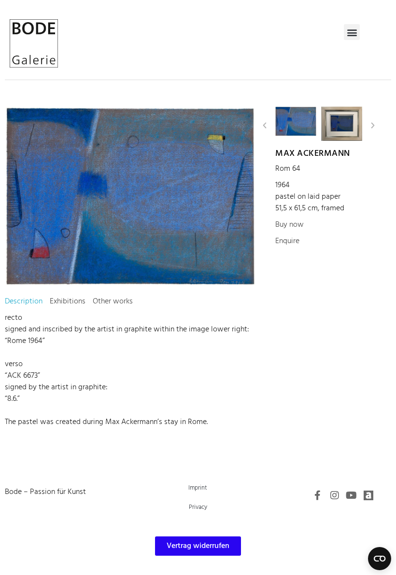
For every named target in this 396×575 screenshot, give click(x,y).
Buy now (289, 225)
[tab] (23, 301)
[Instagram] (334, 495)
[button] (352, 32)
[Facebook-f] (318, 495)
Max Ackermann (312, 154)
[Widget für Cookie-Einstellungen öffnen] (379, 558)
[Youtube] (351, 495)
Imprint (197, 488)
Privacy (198, 507)
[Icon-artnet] (368, 495)
